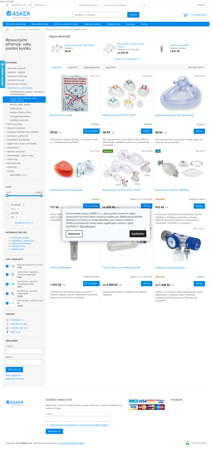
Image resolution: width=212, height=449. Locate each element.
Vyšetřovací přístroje (17, 76)
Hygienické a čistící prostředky (22, 143)
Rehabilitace (13, 147)
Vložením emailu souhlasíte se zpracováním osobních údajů (78, 424)
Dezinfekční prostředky (18, 139)
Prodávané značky (88, 5)
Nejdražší (73, 67)
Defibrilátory (16, 108)
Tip (14, 217)
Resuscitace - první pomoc (20, 87)
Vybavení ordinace (16, 128)
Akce (15, 208)
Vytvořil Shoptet (198, 443)
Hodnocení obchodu (21, 243)
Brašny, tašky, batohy (20, 104)
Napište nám (18, 249)
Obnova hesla (18, 246)
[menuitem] (15, 24)
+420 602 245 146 (18, 327)
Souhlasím (138, 233)
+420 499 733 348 (18, 324)
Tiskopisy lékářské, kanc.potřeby (22, 132)
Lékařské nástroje (15, 80)
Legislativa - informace (115, 5)
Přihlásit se (14, 369)
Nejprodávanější (92, 67)
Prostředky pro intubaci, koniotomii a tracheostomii (27, 93)
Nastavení (74, 233)
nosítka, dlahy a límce (20, 112)
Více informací (87, 226)
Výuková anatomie (16, 151)
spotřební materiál (19, 120)
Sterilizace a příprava (17, 135)
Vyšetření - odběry (16, 72)
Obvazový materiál (16, 68)
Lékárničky (12, 159)
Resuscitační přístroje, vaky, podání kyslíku (23, 99)
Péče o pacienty (14, 124)
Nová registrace (13, 375)
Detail (146, 131)
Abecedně (110, 67)
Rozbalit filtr (22, 222)
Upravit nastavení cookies (72, 443)
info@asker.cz (17, 319)
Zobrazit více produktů (126, 59)
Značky (10, 171)
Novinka (16, 213)
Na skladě (17, 204)
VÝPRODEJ (12, 167)
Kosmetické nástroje (17, 83)
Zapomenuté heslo (15, 378)
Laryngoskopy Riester (20, 116)
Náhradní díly (14, 163)
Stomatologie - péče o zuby (20, 155)
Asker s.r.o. (15, 331)
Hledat (133, 14)
